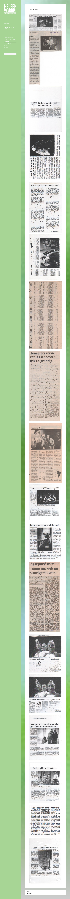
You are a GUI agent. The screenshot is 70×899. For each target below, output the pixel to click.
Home (5, 19)
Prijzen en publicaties (9, 37)
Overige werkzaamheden (10, 39)
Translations (6, 47)
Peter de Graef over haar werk (9, 28)
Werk (5, 33)
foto (5, 30)
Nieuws (5, 21)
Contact (5, 45)
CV (5, 25)
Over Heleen (6, 23)
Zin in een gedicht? (7, 43)
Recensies (7, 41)
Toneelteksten (7, 35)
